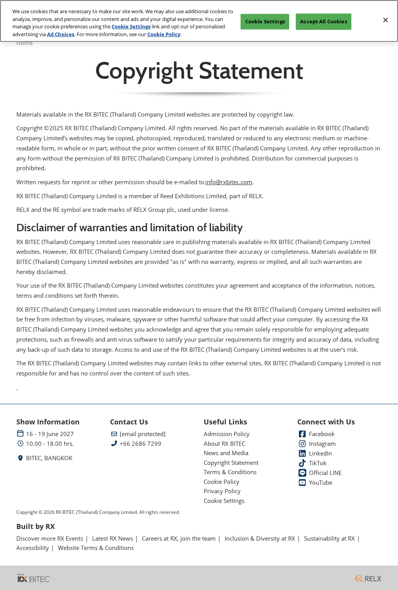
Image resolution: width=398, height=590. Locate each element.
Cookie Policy (163, 34)
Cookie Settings (131, 26)
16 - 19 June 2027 (50, 434)
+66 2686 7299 (140, 443)
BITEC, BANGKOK (49, 458)
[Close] (385, 20)
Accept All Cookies (323, 21)
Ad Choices (60, 34)
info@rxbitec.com (228, 182)
